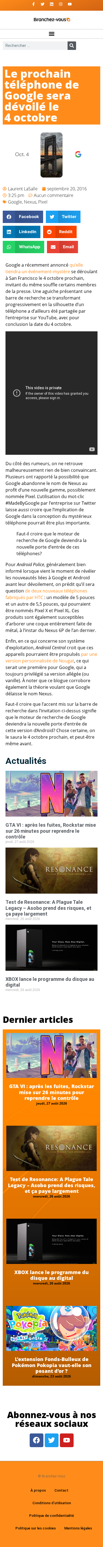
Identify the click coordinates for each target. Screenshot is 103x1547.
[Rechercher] (72, 45)
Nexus (30, 202)
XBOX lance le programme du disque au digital (51, 1275)
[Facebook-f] (33, 4)
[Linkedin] (51, 4)
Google (15, 202)
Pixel (43, 202)
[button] (51, 33)
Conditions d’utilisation (51, 1503)
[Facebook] (36, 1440)
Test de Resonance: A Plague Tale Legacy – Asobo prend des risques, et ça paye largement (48, 908)
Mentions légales (78, 1528)
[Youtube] (70, 4)
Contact (61, 1490)
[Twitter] (42, 4)
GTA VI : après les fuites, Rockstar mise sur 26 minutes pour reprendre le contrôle (50, 831)
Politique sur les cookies (35, 1528)
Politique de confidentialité (51, 1516)
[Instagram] (61, 4)
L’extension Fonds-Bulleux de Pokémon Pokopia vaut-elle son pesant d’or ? (51, 1365)
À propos (38, 1490)
